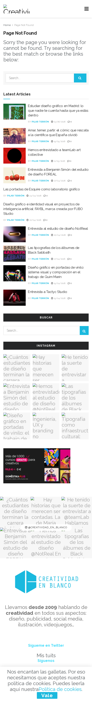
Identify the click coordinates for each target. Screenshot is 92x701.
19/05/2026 (59, 141)
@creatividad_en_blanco (47, 527)
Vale (47, 695)
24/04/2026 (35, 195)
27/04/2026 (59, 180)
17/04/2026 (59, 259)
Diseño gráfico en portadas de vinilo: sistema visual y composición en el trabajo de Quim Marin (56, 272)
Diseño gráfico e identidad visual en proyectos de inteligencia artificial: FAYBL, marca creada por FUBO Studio (43, 209)
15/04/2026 (59, 283)
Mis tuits (46, 655)
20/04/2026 (59, 235)
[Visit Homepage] (16, 8)
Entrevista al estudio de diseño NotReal (58, 229)
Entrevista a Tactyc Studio (47, 292)
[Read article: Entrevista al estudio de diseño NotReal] (14, 234)
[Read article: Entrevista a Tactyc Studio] (14, 298)
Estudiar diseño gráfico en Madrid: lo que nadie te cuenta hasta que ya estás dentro (58, 110)
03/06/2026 (59, 121)
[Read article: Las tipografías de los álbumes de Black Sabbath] (14, 254)
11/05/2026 (59, 161)
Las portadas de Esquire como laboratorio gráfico (41, 189)
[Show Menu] (86, 9)
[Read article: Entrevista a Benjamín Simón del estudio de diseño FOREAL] (14, 175)
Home (7, 25)
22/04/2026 (35, 220)
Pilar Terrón (40, 121)
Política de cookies (60, 689)
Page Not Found (24, 25)
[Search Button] (80, 78)
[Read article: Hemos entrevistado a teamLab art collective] (14, 156)
